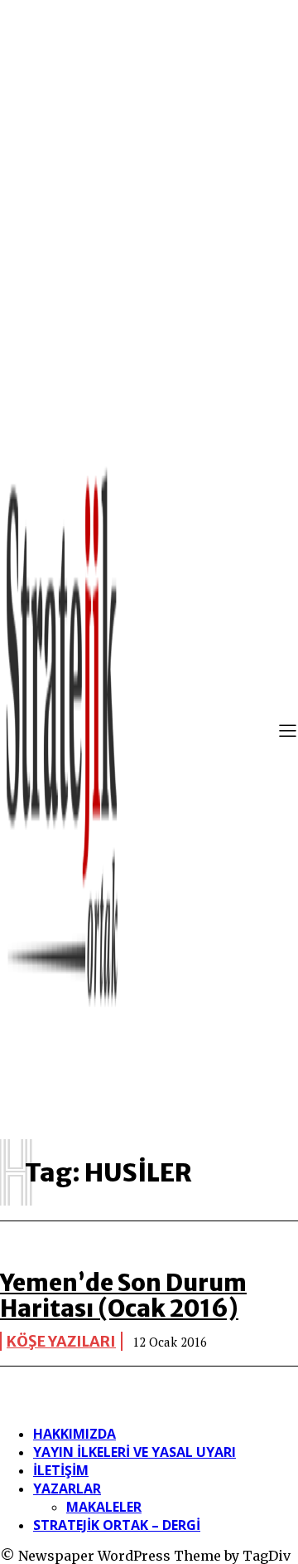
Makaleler (104, 1507)
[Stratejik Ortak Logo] (62, 732)
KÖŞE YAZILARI (61, 1341)
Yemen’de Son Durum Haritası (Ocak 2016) (123, 1295)
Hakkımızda (74, 1434)
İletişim (61, 1470)
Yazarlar (67, 1488)
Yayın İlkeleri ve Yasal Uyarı (134, 1452)
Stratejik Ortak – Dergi (116, 1525)
